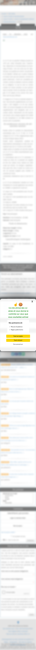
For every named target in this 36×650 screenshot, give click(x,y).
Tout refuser (18, 340)
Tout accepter (18, 336)
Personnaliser (18, 344)
